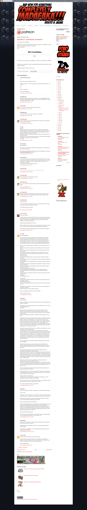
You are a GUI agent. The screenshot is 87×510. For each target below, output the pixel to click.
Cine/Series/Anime (57, 25)
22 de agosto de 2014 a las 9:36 (26, 209)
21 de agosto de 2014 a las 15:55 (26, 165)
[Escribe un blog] (32, 71)
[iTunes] (58, 37)
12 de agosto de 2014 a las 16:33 (26, 153)
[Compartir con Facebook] (34, 71)
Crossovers (65, 25)
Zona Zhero (60, 141)
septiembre (61, 105)
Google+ (18, 491)
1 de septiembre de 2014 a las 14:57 (27, 385)
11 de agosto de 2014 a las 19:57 (26, 140)
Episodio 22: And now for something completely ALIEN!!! (34, 468)
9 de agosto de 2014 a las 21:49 (26, 115)
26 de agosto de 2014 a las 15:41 (26, 230)
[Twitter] (58, 38)
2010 (59, 128)
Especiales (30, 25)
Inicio (36, 449)
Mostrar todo (68, 162)
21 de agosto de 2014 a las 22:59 (26, 188)
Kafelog (59, 158)
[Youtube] (64, 38)
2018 (59, 92)
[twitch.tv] (58, 39)
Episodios (24, 25)
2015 (59, 97)
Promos (58, 76)
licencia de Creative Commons (31, 499)
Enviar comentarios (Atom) (27, 451)
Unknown (22, 105)
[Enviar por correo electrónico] (31, 71)
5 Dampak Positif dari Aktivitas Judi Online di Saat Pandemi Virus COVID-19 (63, 148)
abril (59, 117)
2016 (59, 95)
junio (60, 114)
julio (59, 112)
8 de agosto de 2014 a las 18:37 (26, 108)
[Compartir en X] (33, 71)
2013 (59, 124)
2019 (59, 91)
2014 (59, 99)
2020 (59, 89)
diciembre (60, 100)
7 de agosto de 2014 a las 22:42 (26, 93)
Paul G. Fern (22, 213)
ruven (21, 233)
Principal (18, 25)
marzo (60, 118)
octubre (60, 103)
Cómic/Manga (48, 25)
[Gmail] (60, 36)
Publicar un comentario (23, 447)
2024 (59, 84)
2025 (59, 83)
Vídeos (41, 25)
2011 (59, 127)
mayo (60, 115)
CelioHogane (22, 119)
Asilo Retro (60, 146)
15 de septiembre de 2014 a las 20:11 (27, 431)
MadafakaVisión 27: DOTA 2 (63, 108)
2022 (59, 86)
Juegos (36, 25)
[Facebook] (64, 37)
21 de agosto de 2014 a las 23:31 (26, 196)
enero (60, 122)
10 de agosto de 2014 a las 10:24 (26, 123)
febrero (60, 120)
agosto (60, 106)
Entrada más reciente (21, 449)
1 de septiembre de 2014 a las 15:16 (27, 416)
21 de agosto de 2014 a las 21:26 (26, 178)
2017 (59, 94)
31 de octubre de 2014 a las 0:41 (26, 445)
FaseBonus (60, 136)
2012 (59, 125)
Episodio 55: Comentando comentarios (29, 39)
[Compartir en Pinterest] (36, 71)
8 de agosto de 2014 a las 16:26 (26, 102)
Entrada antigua (49, 449)
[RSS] (67, 36)
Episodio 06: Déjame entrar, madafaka (31, 475)
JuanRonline (22, 200)
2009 (59, 130)
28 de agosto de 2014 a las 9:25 (26, 294)
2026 (59, 81)
